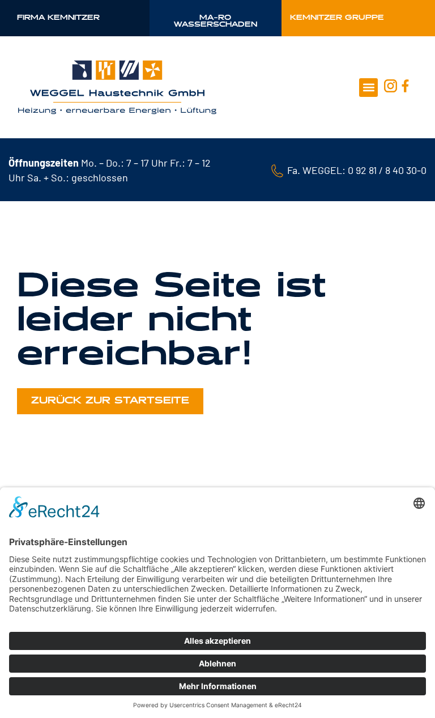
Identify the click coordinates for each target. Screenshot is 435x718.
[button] (368, 87)
